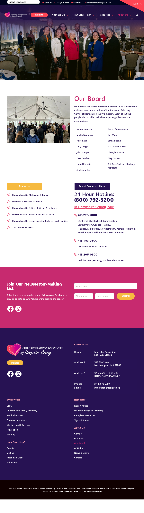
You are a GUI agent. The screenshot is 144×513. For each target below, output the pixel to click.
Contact (78, 433)
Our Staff (79, 438)
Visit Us (10, 452)
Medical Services (15, 415)
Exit (135, 4)
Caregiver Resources (84, 415)
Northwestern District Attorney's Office (33, 215)
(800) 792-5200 (94, 200)
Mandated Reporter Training (88, 410)
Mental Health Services (18, 425)
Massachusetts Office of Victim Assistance (34, 208)
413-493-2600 (87, 240)
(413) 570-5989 (63, 2)
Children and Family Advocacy (22, 410)
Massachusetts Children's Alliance (30, 195)
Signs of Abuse (81, 420)
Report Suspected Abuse (92, 186)
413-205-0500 (87, 254)
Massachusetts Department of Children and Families (40, 221)
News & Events (81, 452)
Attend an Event (15, 457)
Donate (15, 362)
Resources (24, 186)
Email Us (48, 2)
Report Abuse (81, 405)
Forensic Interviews (16, 420)
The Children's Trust (22, 228)
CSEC (9, 405)
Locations (77, 2)
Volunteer (12, 462)
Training (11, 434)
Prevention (12, 429)
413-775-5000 (87, 215)
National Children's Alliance (27, 202)
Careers (78, 457)
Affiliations (79, 448)
